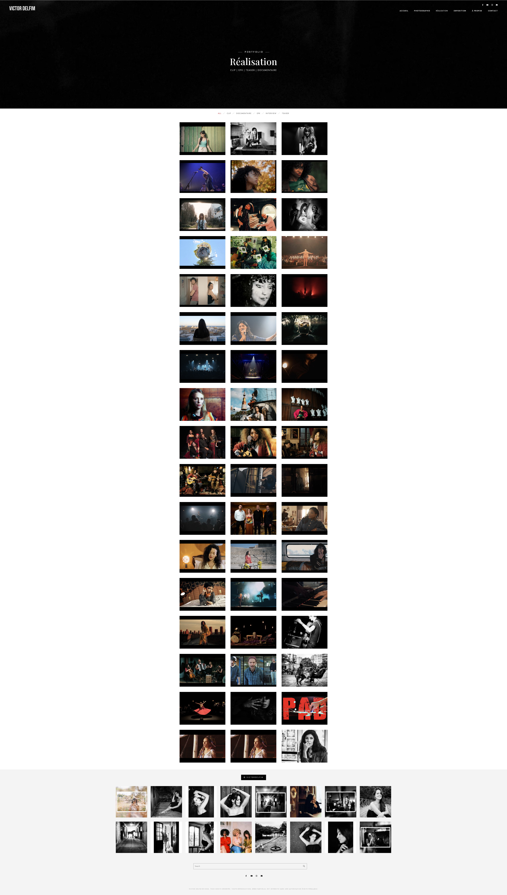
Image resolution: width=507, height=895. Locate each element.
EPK (258, 113)
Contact (493, 11)
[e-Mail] (497, 5)
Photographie (422, 11)
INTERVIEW (271, 113)
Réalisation (442, 11)
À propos (477, 11)
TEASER (285, 113)
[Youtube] (487, 5)
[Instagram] (492, 5)
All (219, 113)
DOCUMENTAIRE (243, 113)
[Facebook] (483, 5)
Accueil (404, 11)
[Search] (303, 865)
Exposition (460, 11)
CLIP (229, 113)
